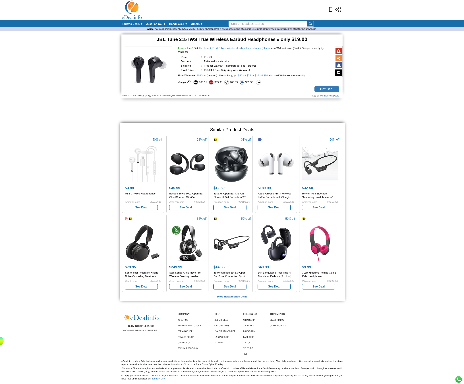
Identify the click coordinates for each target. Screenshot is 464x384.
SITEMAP (218, 343)
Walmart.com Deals (329, 96)
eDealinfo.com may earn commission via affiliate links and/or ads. (284, 29)
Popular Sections (188, 348)
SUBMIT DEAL (221, 320)
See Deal (141, 207)
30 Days (201, 75)
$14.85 (219, 267)
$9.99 (306, 267)
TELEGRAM (248, 326)
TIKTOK (246, 343)
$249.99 (175, 267)
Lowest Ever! (185, 48)
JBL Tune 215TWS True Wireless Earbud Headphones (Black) (234, 48)
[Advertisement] (240, 10)
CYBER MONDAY (278, 326)
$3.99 (129, 188)
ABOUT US (183, 320)
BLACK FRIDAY (277, 320)
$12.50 (219, 188)
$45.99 (174, 188)
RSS (245, 354)
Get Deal (326, 89)
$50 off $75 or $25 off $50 (253, 75)
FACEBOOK (248, 337)
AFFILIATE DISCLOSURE (189, 326)
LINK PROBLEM (221, 337)
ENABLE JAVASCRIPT (224, 331)
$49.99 (263, 267)
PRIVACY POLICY (186, 337)
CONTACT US (184, 343)
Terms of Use (158, 378)
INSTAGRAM (249, 331)
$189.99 (264, 188)
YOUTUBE (248, 348)
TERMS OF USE (185, 331)
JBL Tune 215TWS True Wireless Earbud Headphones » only (232, 39)
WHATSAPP (248, 320)
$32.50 (307, 188)
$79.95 (130, 267)
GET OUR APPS (221, 326)
